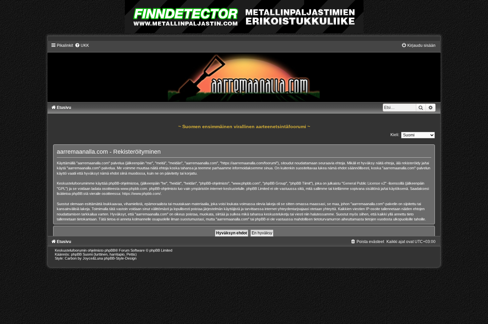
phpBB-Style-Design (120, 258)
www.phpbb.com (134, 189)
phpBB (110, 250)
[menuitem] (82, 45)
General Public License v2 (364, 183)
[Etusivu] (244, 72)
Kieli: (394, 134)
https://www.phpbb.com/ (141, 194)
